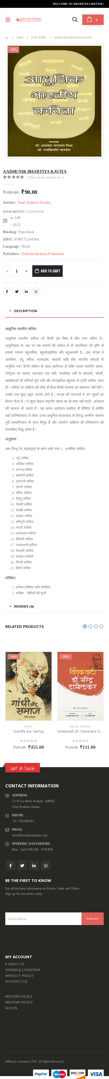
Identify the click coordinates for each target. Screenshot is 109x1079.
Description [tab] (25, 310)
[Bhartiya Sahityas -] (28, 19)
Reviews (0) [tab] (24, 606)
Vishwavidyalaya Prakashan (42, 254)
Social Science (80, 726)
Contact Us (17, 981)
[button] (85, 626)
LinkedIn (26, 291)
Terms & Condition (23, 970)
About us (15, 964)
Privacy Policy (20, 976)
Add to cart (50, 270)
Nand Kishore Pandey (34, 202)
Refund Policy (20, 1002)
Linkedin (34, 865)
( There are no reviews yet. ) (45, 177)
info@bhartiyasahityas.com (29, 835)
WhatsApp (36, 291)
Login (12, 1008)
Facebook (7, 291)
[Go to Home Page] (7, 38)
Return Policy (20, 996)
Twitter (17, 291)
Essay (29, 726)
